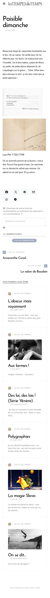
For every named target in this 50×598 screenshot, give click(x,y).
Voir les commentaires (24, 240)
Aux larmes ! (18, 366)
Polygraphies (19, 437)
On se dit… (17, 555)
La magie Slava (21, 496)
